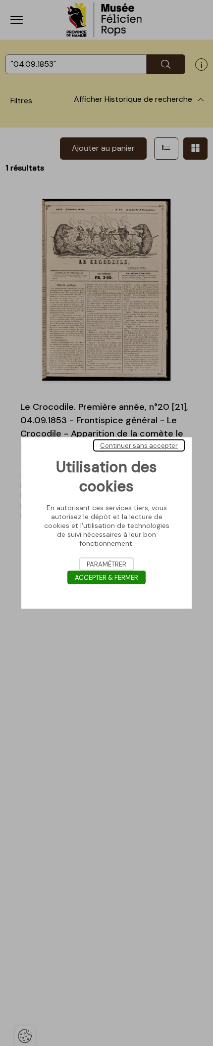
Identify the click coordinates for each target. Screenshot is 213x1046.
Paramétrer (106, 564)
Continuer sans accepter (139, 445)
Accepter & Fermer (106, 577)
